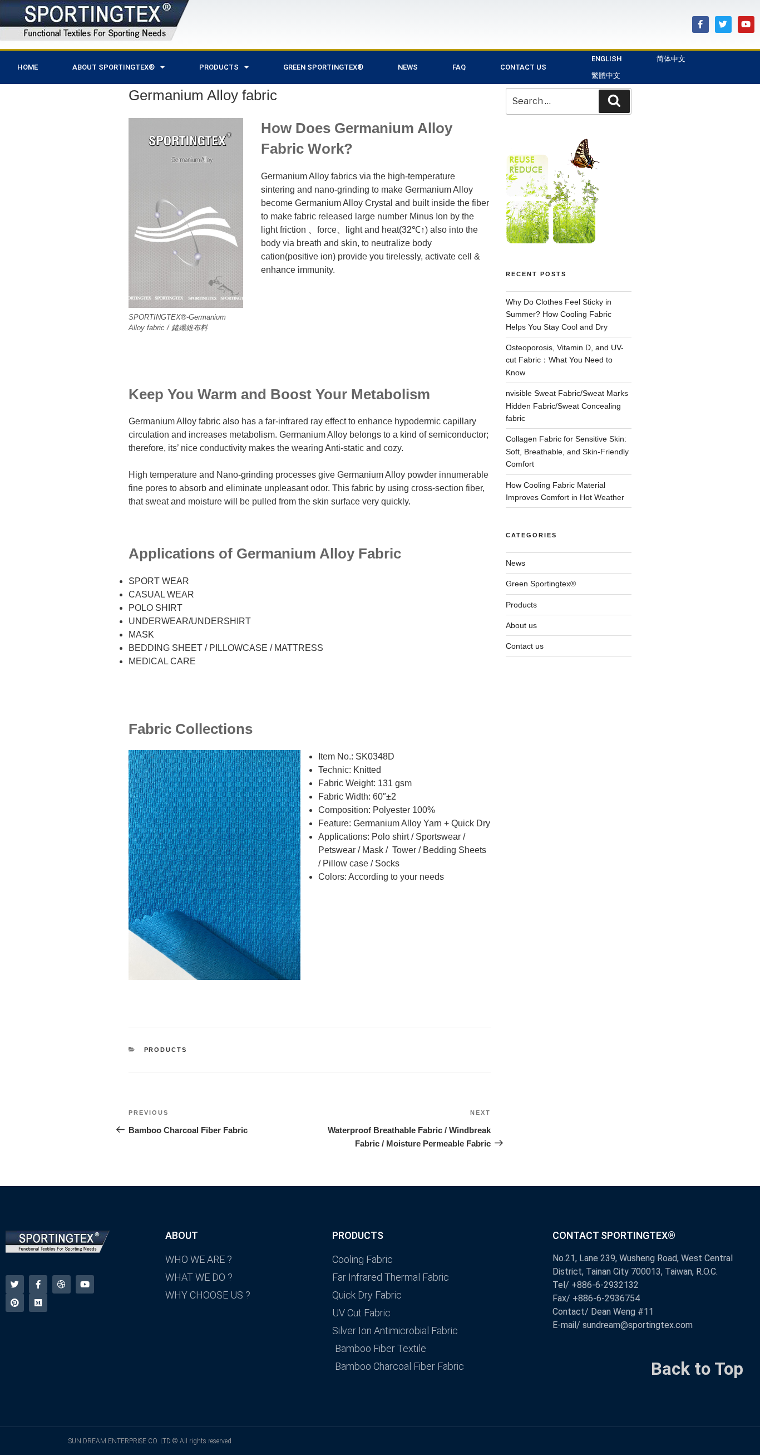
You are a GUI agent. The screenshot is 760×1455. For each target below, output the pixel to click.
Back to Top (697, 1369)
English (606, 59)
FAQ (459, 67)
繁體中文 (605, 75)
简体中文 (671, 59)
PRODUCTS (219, 67)
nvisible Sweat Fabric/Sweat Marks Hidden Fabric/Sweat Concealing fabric (567, 406)
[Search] (614, 101)
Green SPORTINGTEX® (323, 67)
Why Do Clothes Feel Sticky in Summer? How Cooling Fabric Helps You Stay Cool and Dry (558, 314)
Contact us (525, 645)
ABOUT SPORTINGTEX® (113, 67)
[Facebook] (700, 24)
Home (27, 67)
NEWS (408, 67)
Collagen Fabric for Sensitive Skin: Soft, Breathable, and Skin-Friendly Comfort (567, 451)
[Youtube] (746, 24)
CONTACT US (523, 67)
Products (165, 1049)
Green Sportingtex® (541, 583)
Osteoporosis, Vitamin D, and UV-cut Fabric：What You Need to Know (565, 360)
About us (521, 625)
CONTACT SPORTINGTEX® (613, 1235)
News (515, 563)
